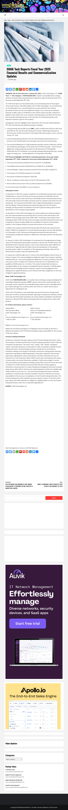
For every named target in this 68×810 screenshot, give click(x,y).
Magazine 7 (46, 807)
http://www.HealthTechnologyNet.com (16, 787)
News (9, 65)
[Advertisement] (34, 466)
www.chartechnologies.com (19, 325)
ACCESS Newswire (22, 93)
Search (54, 498)
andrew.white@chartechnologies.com (17, 317)
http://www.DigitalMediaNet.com (14, 782)
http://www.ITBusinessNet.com (14, 771)
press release (20, 448)
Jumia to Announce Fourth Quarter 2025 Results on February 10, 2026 (50, 484)
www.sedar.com (22, 371)
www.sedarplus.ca (34, 187)
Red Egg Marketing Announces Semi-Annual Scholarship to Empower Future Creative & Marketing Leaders (19, 485)
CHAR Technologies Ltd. (49, 93)
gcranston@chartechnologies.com (41, 317)
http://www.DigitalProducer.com (14, 777)
